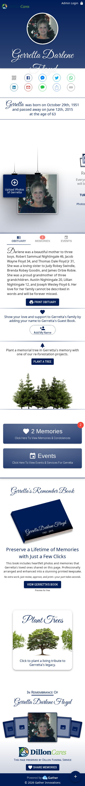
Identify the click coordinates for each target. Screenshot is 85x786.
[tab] (19, 239)
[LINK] (71, 87)
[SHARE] (57, 87)
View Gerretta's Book (42, 584)
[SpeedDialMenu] (75, 776)
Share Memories (45, 767)
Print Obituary (45, 302)
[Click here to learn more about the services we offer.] (42, 752)
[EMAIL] (28, 87)
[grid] (42, 183)
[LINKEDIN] (14, 87)
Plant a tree (42, 361)
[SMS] (42, 87)
